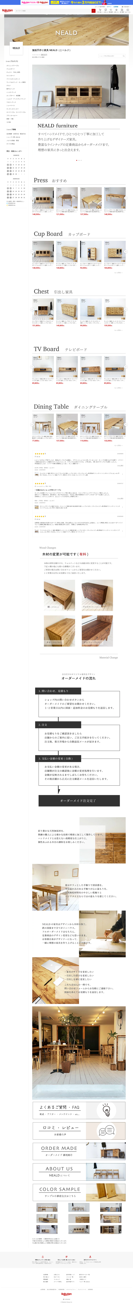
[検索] (94, 11)
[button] (126, 7)
